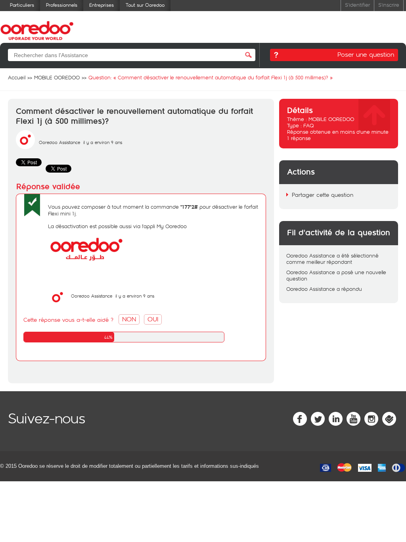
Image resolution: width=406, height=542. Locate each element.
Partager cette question (322, 194)
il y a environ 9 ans (134, 296)
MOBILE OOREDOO (331, 119)
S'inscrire (388, 4)
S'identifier (357, 4)
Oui (152, 318)
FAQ (308, 125)
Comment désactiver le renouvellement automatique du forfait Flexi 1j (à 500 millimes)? (134, 116)
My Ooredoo (172, 226)
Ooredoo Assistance (59, 142)
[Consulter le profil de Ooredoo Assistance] (25, 147)
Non (129, 318)
